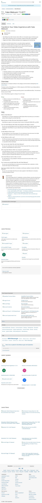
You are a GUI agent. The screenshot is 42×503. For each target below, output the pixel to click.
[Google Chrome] (6, 300)
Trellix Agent (4, 237)
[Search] (33, 2)
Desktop (25, 327)
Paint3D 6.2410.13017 (6, 383)
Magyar (35, 471)
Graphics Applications (17, 329)
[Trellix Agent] (5, 233)
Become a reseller (32, 494)
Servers (3, 331)
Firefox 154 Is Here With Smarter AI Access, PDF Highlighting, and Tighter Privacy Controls (30, 454)
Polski (37, 470)
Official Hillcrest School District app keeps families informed (20, 192)
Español (13, 470)
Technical (9, 23)
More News (21, 458)
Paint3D (23, 257)
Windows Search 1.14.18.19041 (29, 385)
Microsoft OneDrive (25, 306)
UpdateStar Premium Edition (27, 296)
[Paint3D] (25, 253)
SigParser (4, 487)
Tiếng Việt (21, 471)
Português (4, 471)
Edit (13, 23)
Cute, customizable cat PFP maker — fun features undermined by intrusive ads (24, 191)
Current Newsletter (5, 350)
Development (30, 327)
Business (13, 327)
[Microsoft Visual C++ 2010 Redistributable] (11, 311)
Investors (17, 497)
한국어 (28, 470)
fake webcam (4, 338)
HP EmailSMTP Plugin (6, 247)
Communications (19, 327)
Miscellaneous (25, 331)
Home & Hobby (26, 329)
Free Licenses (31, 497)
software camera (26, 338)
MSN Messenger (13, 338)
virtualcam (10, 340)
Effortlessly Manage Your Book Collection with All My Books (20, 189)
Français (17, 470)
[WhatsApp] (6, 19)
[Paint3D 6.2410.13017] (7, 379)
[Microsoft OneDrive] (7, 306)
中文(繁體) (31, 471)
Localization (31, 496)
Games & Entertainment (7, 329)
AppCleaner (4, 489)
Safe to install (6, 18)
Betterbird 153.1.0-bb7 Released (8, 438)
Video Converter (5, 485)
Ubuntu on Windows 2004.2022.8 (29, 365)
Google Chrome (24, 300)
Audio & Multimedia (6, 327)
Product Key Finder (5, 480)
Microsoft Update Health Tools (27, 315)
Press (16, 494)
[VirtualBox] (25, 243)
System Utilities (9, 331)
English (4, 470)
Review (3, 23)
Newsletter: (10, 466)
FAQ (16, 477)
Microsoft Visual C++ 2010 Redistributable (29, 311)
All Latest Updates (21, 388)
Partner (3, 492)
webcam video (21, 340)
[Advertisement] (21, 218)
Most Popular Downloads (7, 293)
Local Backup (4, 484)
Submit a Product (32, 499)
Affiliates (3, 496)
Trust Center (17, 485)
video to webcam (33, 338)
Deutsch (9, 470)
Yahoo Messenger (28, 340)
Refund (16, 484)
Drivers (3, 479)
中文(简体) (26, 471)
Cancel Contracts (18, 482)
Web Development (17, 331)
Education (36, 327)
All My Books (25, 237)
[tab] (3, 24)
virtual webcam (5, 340)
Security (35, 329)
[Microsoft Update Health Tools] (10, 315)
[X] (4, 19)
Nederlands (32, 470)
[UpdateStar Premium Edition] (9, 296)
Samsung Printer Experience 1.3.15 (9, 365)
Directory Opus (4, 259)
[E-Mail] (7, 19)
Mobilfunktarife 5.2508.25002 (8, 375)
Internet (31, 329)
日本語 (25, 470)
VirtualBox (24, 247)
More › (3, 321)
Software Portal (32, 492)
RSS (29, 479)
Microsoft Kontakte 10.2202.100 (29, 375)
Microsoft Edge (24, 303)
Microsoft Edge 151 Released (8, 453)
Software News (32, 476)
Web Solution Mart (8, 14)
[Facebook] (3, 19)
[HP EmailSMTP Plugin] (7, 243)
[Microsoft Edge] (6, 303)
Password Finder (5, 482)
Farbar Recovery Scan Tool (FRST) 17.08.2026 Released (29, 439)
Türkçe (17, 471)
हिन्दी (38, 471)
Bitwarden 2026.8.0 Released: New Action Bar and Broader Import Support (10, 422)
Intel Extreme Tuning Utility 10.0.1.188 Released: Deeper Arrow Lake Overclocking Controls (31, 423)
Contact (16, 479)
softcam (20, 338)
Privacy (16, 481)
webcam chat (15, 340)
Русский (9, 471)
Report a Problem (11, 19)
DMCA (16, 476)
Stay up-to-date (5, 271)
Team (16, 496)
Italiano (21, 470)
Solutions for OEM (5, 494)
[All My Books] (26, 233)
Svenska (13, 471)
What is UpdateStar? (19, 492)
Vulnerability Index (33, 477)
